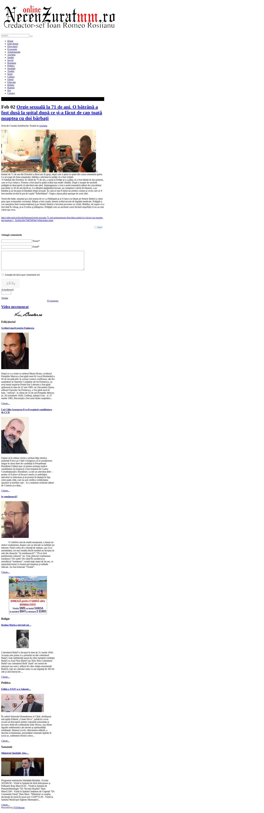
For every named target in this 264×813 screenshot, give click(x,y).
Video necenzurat (15, 307)
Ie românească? (9, 496)
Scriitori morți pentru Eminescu (17, 328)
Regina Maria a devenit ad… (16, 625)
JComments (52, 301)
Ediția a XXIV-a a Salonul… (16, 689)
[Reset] (31, 36)
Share (99, 227)
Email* (36, 246)
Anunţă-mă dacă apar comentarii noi (22, 274)
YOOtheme (19, 807)
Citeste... (5, 403)
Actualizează (7, 289)
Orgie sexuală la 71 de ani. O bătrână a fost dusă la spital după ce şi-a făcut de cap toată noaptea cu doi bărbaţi (51, 112)
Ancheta (43, 125)
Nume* (36, 241)
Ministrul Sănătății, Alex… (15, 753)
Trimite (4, 298)
